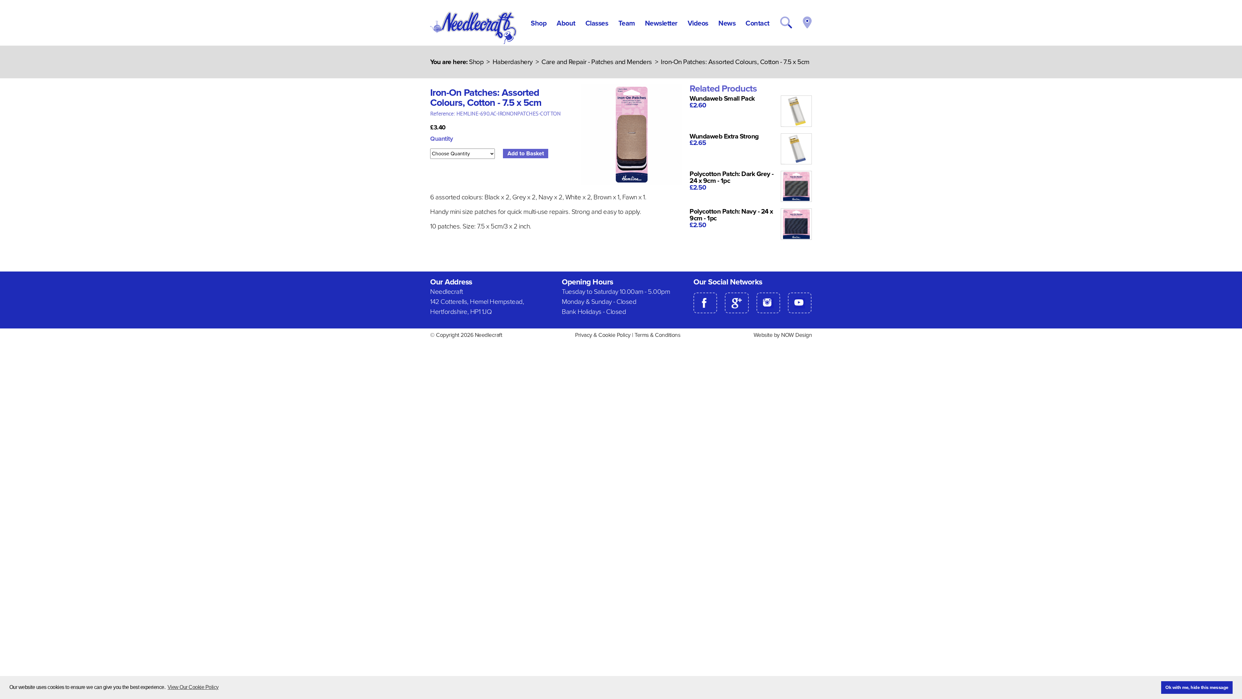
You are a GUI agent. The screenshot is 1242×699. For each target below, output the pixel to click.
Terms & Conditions (657, 335)
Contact (757, 23)
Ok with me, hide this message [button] (1196, 687)
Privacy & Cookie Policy (603, 335)
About (566, 23)
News (726, 23)
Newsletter (661, 23)
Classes (596, 23)
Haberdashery (513, 62)
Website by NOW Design (783, 335)
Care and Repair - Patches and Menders (596, 62)
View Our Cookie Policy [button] (193, 687)
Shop (539, 23)
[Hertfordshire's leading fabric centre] (474, 42)
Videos (698, 23)
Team (626, 23)
